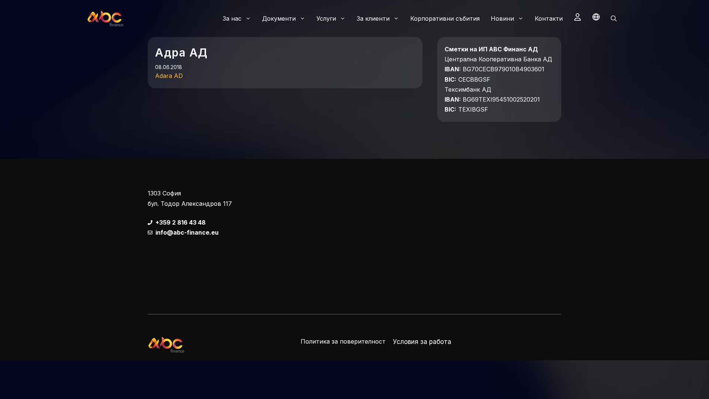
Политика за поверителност (343, 341)
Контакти (549, 18)
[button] (613, 18)
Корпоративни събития (445, 18)
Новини (502, 18)
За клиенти (373, 18)
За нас (232, 18)
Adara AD (169, 75)
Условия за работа (422, 341)
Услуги (326, 18)
